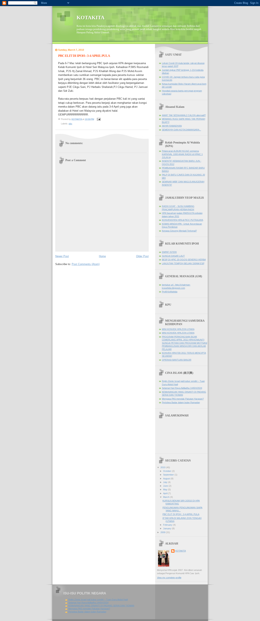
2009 (163, 532)
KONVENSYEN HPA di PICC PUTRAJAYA (182, 220)
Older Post (142, 256)
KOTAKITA (91, 17)
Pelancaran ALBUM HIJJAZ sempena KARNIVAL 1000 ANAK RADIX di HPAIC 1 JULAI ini (182, 154)
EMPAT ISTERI (169, 252)
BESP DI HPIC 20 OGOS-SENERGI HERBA (184, 259)
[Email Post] (99, 119)
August (167, 478)
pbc (70, 123)
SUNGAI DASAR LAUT (173, 256)
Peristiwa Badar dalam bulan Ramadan (181, 402)
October (167, 471)
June (166, 486)
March (166, 497)
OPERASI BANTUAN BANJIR (176, 360)
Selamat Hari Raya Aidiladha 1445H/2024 (182, 388)
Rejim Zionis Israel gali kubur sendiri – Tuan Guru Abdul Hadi (98, 599)
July (165, 482)
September (168, 474)
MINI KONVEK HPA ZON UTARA (178, 329)
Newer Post (62, 256)
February (168, 525)
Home (102, 256)
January (167, 528)
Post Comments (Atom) (86, 264)
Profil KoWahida (169, 291)
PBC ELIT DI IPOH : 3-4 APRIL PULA (180, 514)
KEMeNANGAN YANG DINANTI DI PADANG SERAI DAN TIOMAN (101, 605)
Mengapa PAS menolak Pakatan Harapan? (183, 399)
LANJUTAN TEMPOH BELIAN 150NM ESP (183, 263)
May (165, 489)
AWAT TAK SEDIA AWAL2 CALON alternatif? (184, 115)
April (165, 493)
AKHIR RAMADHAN (172, 126)
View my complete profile (169, 577)
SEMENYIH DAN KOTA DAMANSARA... (181, 129)
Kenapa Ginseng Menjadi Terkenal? (179, 231)
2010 (163, 467)
